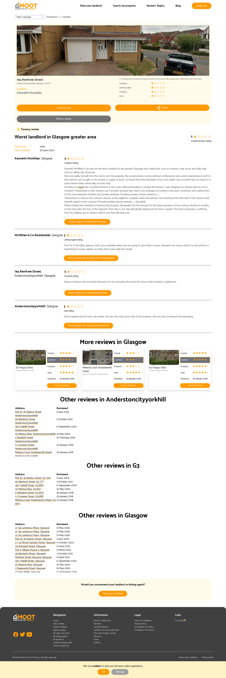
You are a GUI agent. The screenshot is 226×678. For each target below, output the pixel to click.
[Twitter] (22, 638)
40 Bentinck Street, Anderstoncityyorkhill (26, 421)
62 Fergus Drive (24, 368)
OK (103, 672)
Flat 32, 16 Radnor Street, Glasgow (33, 539)
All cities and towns (61, 633)
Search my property (124, 6)
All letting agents (60, 636)
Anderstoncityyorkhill (26, 83)
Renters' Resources (102, 620)
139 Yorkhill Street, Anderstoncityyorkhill (26, 429)
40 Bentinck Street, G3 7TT (29, 482)
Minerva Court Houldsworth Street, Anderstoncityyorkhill (33, 454)
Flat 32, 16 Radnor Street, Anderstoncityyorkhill (28, 414)
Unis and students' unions (105, 633)
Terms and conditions (188, 657)
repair (81, 187)
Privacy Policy (140, 624)
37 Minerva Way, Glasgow (28, 565)
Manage (120, 672)
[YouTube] (29, 638)
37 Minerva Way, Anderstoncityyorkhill (35, 434)
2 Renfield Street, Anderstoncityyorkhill (26, 440)
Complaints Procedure (144, 630)
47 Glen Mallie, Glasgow (27, 572)
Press (96, 639)
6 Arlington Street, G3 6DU (29, 493)
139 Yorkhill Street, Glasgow (30, 561)
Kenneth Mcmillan (29, 93)
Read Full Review (62, 385)
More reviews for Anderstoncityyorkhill (88, 325)
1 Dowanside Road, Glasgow (30, 568)
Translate (67, 17)
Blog (178, 6)
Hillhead (19, 370)
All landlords (58, 639)
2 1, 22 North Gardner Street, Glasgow (35, 543)
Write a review (63, 119)
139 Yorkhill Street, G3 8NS (29, 485)
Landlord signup (60, 627)
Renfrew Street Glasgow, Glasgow (33, 557)
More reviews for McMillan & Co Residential (91, 258)
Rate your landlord (91, 6)
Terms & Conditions (143, 620)
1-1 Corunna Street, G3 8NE (29, 496)
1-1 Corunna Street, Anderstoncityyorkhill (26, 447)
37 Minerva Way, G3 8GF (28, 489)
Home (55, 620)
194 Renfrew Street (28, 271)
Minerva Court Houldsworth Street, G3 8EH (35, 502)
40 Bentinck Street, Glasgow (30, 554)
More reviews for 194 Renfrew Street (88, 293)
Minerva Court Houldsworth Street (97, 370)
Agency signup (59, 630)
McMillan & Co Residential (32, 235)
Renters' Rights (156, 6)
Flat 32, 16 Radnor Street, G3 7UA (32, 478)
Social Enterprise (101, 627)
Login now (201, 6)
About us (98, 636)
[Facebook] (16, 638)
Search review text (61, 646)
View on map (64, 108)
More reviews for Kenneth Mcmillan (87, 222)
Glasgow (39, 83)
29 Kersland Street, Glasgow (30, 546)
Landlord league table (62, 642)
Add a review (58, 624)
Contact (97, 642)
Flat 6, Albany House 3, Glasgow (32, 550)
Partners (97, 624)
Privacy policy (207, 657)
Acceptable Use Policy (144, 627)
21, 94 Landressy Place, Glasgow (32, 528)
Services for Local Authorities (106, 630)
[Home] (26, 6)
